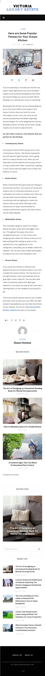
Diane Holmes (22, 342)
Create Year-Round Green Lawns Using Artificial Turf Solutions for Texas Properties (28, 614)
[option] (22, 519)
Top (23, 671)
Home (23, 29)
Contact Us (17, 655)
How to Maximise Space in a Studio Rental (22, 427)
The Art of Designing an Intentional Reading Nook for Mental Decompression (22, 389)
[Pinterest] (26, 80)
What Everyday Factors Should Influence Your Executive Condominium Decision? (28, 627)
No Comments (28, 44)
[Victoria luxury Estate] (22, 7)
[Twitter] (19, 80)
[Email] (33, 80)
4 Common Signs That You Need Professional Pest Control (23, 463)
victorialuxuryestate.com (22, 664)
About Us (29, 655)
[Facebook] (12, 80)
